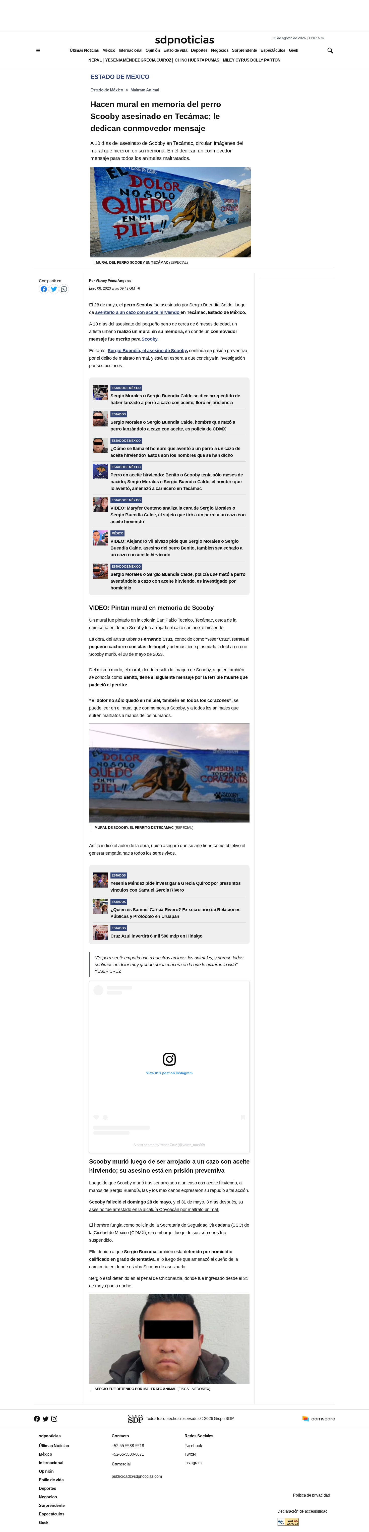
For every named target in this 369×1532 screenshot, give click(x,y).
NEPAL (95, 60)
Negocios (219, 50)
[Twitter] (54, 289)
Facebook (193, 1446)
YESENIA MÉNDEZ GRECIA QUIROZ (138, 60)
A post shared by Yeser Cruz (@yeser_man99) (169, 1145)
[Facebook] (44, 289)
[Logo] (184, 40)
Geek (293, 50)
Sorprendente (244, 50)
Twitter (190, 1454)
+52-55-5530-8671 (128, 1454)
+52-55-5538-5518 (128, 1446)
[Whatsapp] (64, 289)
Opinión (153, 50)
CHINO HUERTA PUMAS (197, 60)
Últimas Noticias (84, 50)
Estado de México (106, 90)
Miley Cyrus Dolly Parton (252, 60)
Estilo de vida (175, 50)
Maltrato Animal (145, 90)
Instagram (193, 1463)
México (108, 50)
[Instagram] (54, 1419)
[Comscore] (318, 1418)
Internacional (130, 50)
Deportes (199, 50)
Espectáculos (273, 50)
